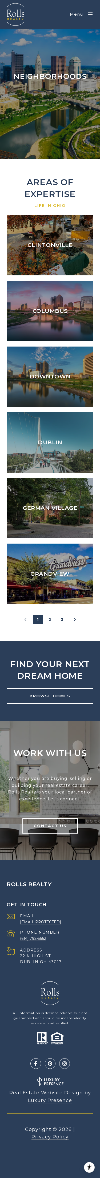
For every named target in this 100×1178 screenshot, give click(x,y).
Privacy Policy (50, 1137)
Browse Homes (50, 696)
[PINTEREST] (50, 1063)
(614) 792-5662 (33, 938)
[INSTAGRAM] (64, 1063)
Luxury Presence (50, 1100)
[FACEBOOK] (35, 1063)
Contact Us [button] (50, 825)
